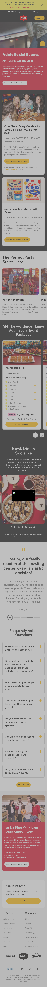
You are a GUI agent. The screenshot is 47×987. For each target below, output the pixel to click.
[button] (33, 492)
